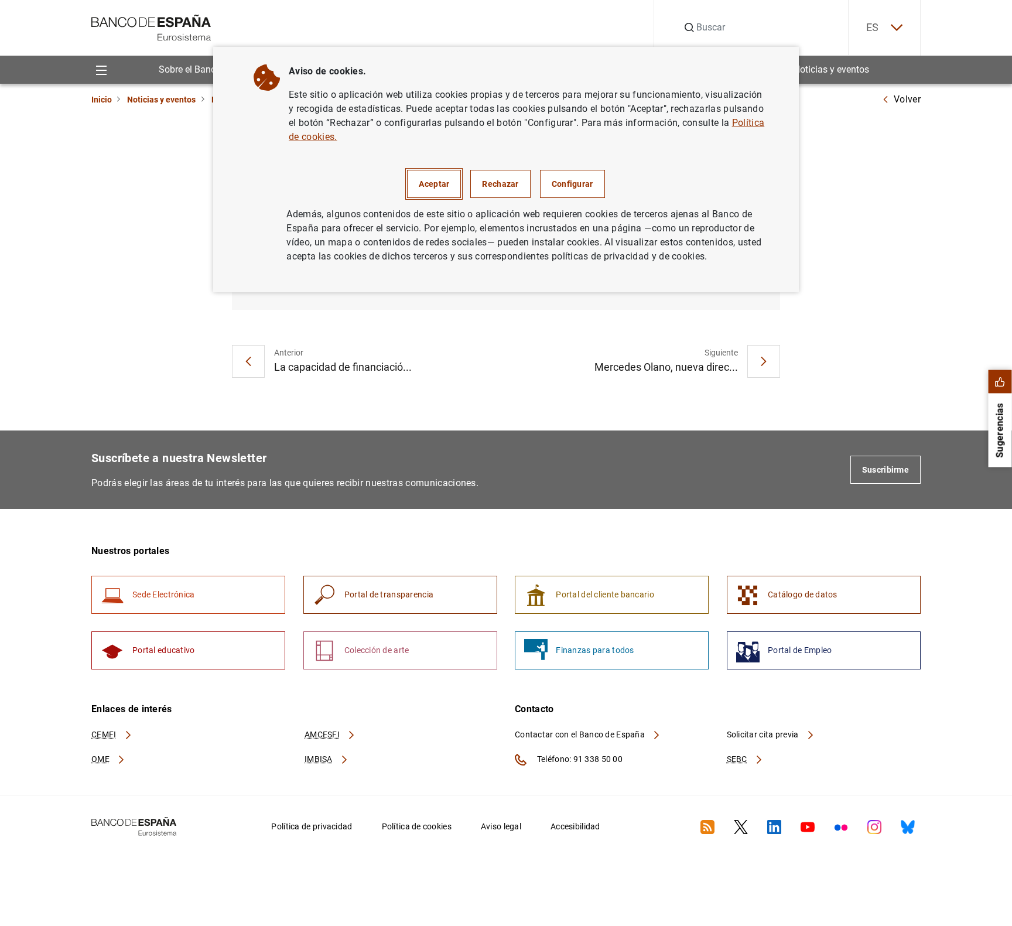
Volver (907, 99)
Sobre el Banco (190, 69)
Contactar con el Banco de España (581, 734)
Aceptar (434, 184)
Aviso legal (501, 826)
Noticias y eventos (831, 69)
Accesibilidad (575, 826)
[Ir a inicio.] (151, 26)
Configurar (572, 184)
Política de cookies (417, 826)
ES (872, 27)
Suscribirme (885, 469)
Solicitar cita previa (764, 734)
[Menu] (101, 69)
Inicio (101, 99)
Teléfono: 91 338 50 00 (579, 759)
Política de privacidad (311, 826)
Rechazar (500, 184)
